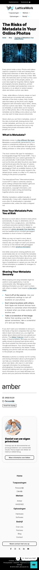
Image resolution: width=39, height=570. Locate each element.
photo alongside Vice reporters (23, 229)
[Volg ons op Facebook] (11, 549)
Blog (19, 534)
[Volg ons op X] (19, 549)
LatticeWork (24, 8)
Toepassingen (14, 13)
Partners (19, 530)
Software (19, 517)
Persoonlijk (9, 401)
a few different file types (25, 140)
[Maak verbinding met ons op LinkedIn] (24, 549)
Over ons (19, 527)
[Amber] (19, 386)
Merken (25, 13)
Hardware (19, 514)
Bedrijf (25, 16)
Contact (19, 537)
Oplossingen (14, 16)
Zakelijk (20, 491)
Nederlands (24, 2)
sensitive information (23, 247)
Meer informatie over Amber (19, 457)
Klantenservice (13, 2)
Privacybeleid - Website (22, 560)
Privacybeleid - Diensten (11, 562)
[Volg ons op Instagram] (15, 549)
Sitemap (19, 564)
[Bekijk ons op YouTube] (28, 549)
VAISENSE (19, 504)
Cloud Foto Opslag (9, 405)
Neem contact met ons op (19, 544)
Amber (19, 501)
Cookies (11, 560)
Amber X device (17, 337)
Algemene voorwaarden (28, 562)
